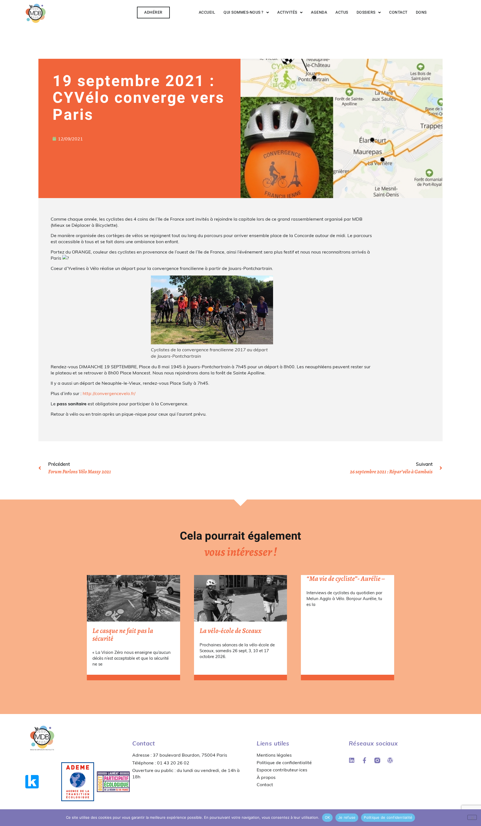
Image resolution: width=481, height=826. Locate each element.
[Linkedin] (352, 760)
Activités (287, 12)
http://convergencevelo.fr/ (109, 393)
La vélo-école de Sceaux (230, 630)
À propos (266, 777)
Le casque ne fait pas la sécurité (122, 634)
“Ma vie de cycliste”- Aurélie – (345, 578)
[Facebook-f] (364, 760)
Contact (398, 12)
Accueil (207, 12)
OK (327, 817)
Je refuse (346, 817)
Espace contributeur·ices (282, 770)
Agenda (319, 12)
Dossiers (366, 12)
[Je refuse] (472, 817)
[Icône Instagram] (377, 760)
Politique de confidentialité (284, 762)
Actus (341, 12)
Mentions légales (274, 755)
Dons (421, 12)
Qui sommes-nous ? (244, 12)
